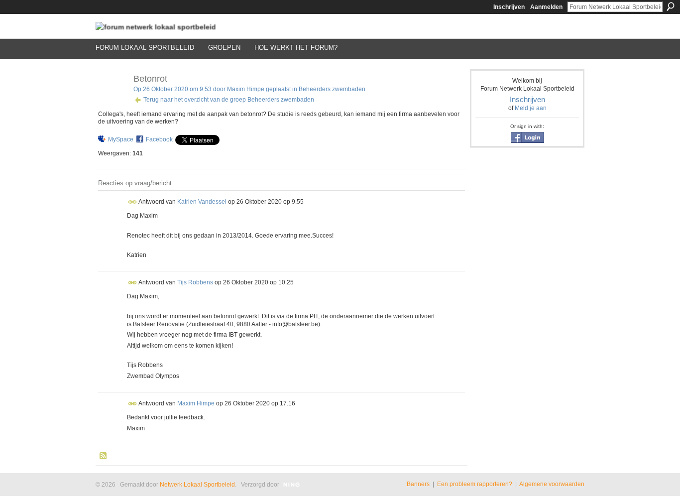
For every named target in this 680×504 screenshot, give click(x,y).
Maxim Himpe (245, 89)
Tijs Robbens (195, 282)
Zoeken (671, 6)
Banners (418, 484)
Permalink (132, 202)
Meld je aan (531, 108)
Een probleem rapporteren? (474, 484)
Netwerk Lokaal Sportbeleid (197, 484)
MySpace (120, 139)
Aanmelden (546, 6)
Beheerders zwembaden (332, 89)
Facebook (159, 139)
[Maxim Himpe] (111, 101)
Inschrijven (509, 6)
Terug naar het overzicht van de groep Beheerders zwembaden (228, 99)
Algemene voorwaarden (551, 484)
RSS (103, 456)
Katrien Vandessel (202, 201)
